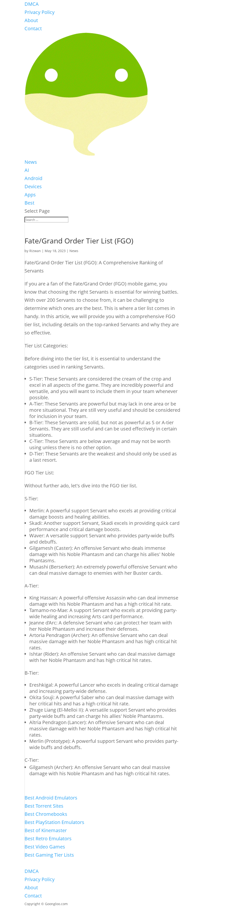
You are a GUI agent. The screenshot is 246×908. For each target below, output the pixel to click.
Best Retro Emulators (48, 838)
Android (33, 178)
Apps (30, 194)
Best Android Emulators (51, 797)
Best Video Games (45, 846)
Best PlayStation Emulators (54, 822)
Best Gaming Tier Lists (49, 855)
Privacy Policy (40, 12)
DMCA (32, 4)
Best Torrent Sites (44, 806)
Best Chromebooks (46, 814)
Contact (33, 28)
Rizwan (35, 250)
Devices (33, 186)
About (31, 20)
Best (29, 203)
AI (27, 170)
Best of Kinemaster (46, 830)
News (31, 162)
